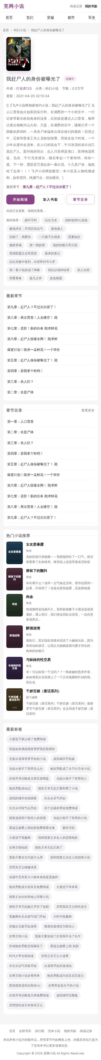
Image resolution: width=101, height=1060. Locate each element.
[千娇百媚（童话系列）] (14, 699)
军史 (91, 17)
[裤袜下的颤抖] (14, 579)
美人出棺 (83, 270)
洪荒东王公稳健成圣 (23, 867)
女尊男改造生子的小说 (63, 985)
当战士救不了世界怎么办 (26, 768)
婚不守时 (31, 220)
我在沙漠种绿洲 (58, 270)
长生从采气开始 (55, 798)
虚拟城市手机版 (64, 759)
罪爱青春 (15, 278)
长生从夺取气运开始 (23, 808)
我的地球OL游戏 (76, 220)
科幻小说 (20, 30)
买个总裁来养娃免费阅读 (61, 808)
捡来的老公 (52, 253)
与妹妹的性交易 (38, 659)
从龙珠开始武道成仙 (58, 966)
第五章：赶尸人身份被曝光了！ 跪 (32, 360)
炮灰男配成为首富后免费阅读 (29, 887)
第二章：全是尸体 (20, 392)
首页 (9, 17)
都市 (71, 17)
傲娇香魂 (15, 245)
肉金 (29, 596)
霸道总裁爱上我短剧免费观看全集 (32, 828)
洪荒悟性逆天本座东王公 (26, 1005)
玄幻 (29, 17)
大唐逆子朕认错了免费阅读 (27, 739)
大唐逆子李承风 (67, 887)
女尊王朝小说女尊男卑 (24, 975)
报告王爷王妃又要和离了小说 (58, 788)
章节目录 (80, 199)
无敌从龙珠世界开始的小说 (27, 759)
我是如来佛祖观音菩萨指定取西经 (32, 749)
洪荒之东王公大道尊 (55, 956)
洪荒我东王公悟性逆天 (71, 906)
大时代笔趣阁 (62, 916)
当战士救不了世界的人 (71, 778)
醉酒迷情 (33, 628)
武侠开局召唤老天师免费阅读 (29, 995)
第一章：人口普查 (20, 421)
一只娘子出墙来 (49, 237)
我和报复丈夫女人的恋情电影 (58, 837)
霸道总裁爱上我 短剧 (64, 946)
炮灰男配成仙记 (20, 788)
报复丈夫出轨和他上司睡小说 (29, 897)
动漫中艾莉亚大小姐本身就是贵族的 (33, 877)
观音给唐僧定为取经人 (59, 926)
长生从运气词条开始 (23, 966)
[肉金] (14, 605)
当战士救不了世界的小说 (70, 818)
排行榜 (39, 1031)
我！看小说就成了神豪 (24, 270)
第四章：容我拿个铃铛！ (25, 371)
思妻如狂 (74, 237)
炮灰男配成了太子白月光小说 (70, 768)
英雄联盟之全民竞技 (23, 253)
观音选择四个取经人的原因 (27, 818)
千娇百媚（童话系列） (43, 691)
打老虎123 (24, 88)
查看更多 (88, 410)
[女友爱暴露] (14, 553)
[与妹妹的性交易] (14, 668)
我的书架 (91, 6)
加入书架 (50, 199)
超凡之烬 (36, 278)
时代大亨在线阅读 (21, 956)
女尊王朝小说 (18, 936)
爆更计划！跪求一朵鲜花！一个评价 (33, 350)
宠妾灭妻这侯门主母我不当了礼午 (58, 936)
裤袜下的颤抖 (36, 570)
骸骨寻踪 (68, 828)
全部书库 (25, 1031)
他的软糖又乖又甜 (65, 245)
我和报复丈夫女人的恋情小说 (70, 857)
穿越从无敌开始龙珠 (23, 926)
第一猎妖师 (37, 245)
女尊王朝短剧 (18, 847)
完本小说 (54, 1031)
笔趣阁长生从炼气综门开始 (27, 916)
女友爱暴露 (35, 544)
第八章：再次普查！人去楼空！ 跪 (32, 317)
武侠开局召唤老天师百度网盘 (29, 778)
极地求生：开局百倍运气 (26, 228)
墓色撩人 (57, 228)
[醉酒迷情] (14, 636)
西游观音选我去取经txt (25, 985)
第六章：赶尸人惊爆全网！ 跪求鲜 (32, 339)
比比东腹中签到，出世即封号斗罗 (32, 262)
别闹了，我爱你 (20, 237)
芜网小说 (14, 6)
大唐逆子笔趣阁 (20, 837)
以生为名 (51, 220)
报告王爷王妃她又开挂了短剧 (29, 906)
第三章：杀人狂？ (20, 381)
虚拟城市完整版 (67, 995)
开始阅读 (20, 199)
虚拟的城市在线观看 (23, 798)
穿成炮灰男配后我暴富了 (26, 946)
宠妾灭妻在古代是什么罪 (26, 857)
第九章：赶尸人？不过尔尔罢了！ (47, 187)
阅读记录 (76, 6)
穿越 (50, 17)
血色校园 (56, 278)
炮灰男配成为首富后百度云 (65, 975)
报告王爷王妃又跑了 (48, 847)
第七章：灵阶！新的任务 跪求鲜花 (32, 328)
